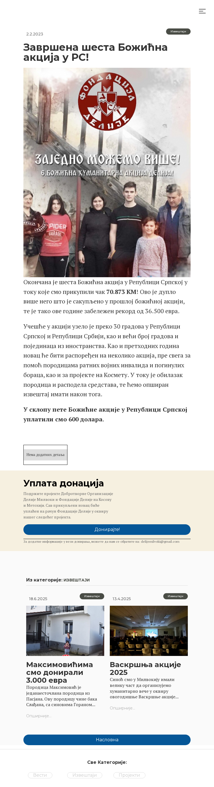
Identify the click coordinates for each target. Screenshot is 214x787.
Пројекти (129, 775)
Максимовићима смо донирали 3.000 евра (59, 672)
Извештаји (84, 775)
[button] (202, 11)
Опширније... (39, 715)
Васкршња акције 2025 (145, 668)
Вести (40, 775)
